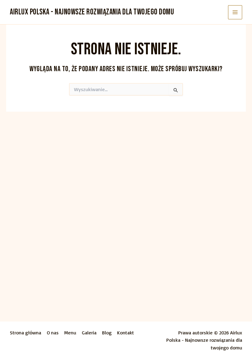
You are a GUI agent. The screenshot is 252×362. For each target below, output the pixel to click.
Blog (107, 332)
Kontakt (125, 332)
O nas (53, 332)
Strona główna (25, 332)
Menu (70, 332)
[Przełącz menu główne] (235, 12)
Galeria (89, 332)
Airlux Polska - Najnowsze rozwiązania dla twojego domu (92, 12)
